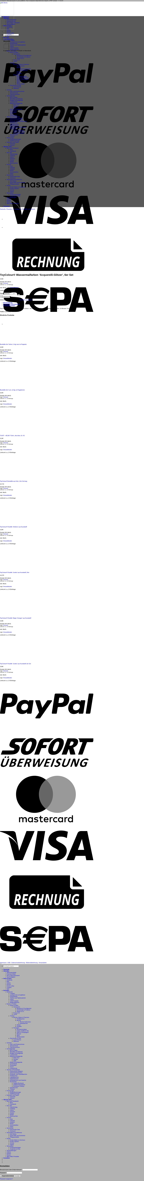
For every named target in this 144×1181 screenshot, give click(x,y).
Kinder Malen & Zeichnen (17, 187)
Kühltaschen (13, 122)
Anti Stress (13, 181)
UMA (14, 108)
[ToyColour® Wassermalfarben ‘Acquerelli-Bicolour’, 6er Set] (7, 219)
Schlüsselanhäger (15, 194)
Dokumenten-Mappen (16, 118)
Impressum (3, 962)
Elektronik (10, 39)
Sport (11, 173)
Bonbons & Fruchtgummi (24, 55)
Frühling (12, 155)
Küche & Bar (10, 33)
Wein (18, 82)
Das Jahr (9, 152)
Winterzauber (21, 84)
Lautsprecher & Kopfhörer (17, 42)
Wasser (19, 81)
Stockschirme (14, 93)
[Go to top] (0, 963)
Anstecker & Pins (15, 196)
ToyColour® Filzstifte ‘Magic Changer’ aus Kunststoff (15, 618)
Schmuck (13, 178)
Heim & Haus (7, 25)
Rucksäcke (13, 128)
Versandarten (43, 962)
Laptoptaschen (14, 124)
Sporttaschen (14, 134)
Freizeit (9, 164)
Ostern (12, 157)
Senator (15, 106)
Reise (12, 170)
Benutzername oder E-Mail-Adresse (11, 1169)
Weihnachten (14, 163)
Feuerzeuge (10, 137)
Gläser (19, 72)
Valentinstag (13, 154)
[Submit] (4, 967)
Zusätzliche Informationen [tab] (11, 304)
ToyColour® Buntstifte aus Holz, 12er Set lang (13, 481)
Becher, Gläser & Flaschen (21, 64)
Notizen (12, 145)
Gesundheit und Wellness (14, 179)
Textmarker (13, 112)
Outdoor (12, 169)
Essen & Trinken (11, 51)
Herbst (12, 160)
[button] (6, 206)
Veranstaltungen (11, 197)
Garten (9, 30)
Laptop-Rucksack (18, 130)
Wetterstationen (14, 49)
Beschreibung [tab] (7, 302)
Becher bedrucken (25, 69)
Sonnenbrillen (14, 172)
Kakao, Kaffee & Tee (23, 78)
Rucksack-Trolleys (18, 133)
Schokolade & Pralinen (23, 57)
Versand (5, 283)
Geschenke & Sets (15, 85)
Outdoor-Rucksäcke (19, 131)
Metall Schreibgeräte (16, 109)
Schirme (9, 90)
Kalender (12, 143)
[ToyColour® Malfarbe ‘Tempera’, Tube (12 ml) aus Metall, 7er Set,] (7, 227)
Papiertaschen (14, 125)
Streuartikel (10, 193)
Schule (12, 190)
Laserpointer (13, 102)
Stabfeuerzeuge (14, 140)
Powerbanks (13, 43)
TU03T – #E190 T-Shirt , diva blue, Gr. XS (12, 435)
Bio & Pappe (14, 97)
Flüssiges (16, 75)
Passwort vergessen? (6, 1179)
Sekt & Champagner (23, 79)
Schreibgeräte (11, 96)
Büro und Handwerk (12, 148)
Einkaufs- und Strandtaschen (18, 121)
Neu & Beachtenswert (13, 22)
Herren (9, 202)
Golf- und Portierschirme (17, 91)
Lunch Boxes (17, 87)
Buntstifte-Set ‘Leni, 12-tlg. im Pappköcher (12, 390)
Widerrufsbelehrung (32, 962)
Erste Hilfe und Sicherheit (17, 182)
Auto (11, 166)
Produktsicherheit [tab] (9, 305)
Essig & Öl (16, 60)
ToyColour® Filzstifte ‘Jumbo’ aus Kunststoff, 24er (14, 572)
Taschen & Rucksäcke (13, 117)
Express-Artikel (11, 21)
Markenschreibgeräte (16, 103)
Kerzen (9, 31)
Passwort (3, 1172)
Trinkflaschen (21, 66)
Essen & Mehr (14, 52)
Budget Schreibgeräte (16, 100)
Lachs (15, 61)
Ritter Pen (16, 105)
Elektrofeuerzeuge (15, 139)
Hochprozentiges (22, 76)
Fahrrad (12, 167)
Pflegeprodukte (14, 184)
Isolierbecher (24, 70)
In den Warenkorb (5, 297)
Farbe (2, 293)
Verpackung (13, 115)
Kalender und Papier (13, 142)
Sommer (12, 158)
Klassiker (6, 37)
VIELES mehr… (8, 146)
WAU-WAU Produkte (13, 203)
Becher (19, 67)
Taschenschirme (15, 94)
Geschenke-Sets (15, 176)
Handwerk (13, 151)
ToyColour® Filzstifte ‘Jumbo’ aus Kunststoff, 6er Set (15, 663)
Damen (9, 200)
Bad (8, 28)
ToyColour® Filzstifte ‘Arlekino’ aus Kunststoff (13, 527)
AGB (9, 962)
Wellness (16, 88)
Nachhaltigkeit (11, 24)
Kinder (9, 185)
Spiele (12, 191)
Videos (9, 199)
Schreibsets (13, 111)
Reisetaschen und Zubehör (18, 127)
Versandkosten (14, 287)
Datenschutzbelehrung (18, 962)
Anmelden (17, 1176)
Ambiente (9, 27)
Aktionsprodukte (11, 19)
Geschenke (10, 175)
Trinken (12, 63)
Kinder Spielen (14, 188)
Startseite (6, 17)
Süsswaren (16, 54)
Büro (11, 149)
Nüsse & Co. (20, 58)
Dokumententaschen (16, 120)
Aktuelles (6, 18)
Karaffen (19, 73)
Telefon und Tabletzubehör (18, 45)
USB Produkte (14, 48)
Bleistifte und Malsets (16, 99)
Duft (8, 36)
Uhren (12, 46)
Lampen (9, 34)
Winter (12, 161)
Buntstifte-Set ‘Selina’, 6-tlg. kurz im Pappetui (13, 344)
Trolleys (12, 136)
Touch (12, 114)
